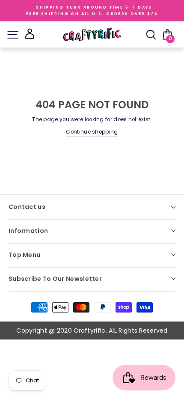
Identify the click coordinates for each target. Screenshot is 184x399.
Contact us (27, 206)
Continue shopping (92, 131)
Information (28, 230)
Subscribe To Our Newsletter (55, 278)
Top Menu (24, 254)
